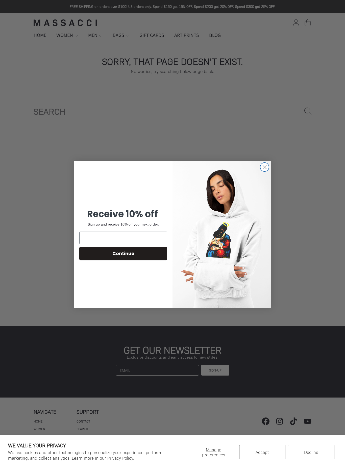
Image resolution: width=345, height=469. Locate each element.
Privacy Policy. (120, 458)
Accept (262, 452)
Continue (123, 253)
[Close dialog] (264, 167)
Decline (311, 452)
